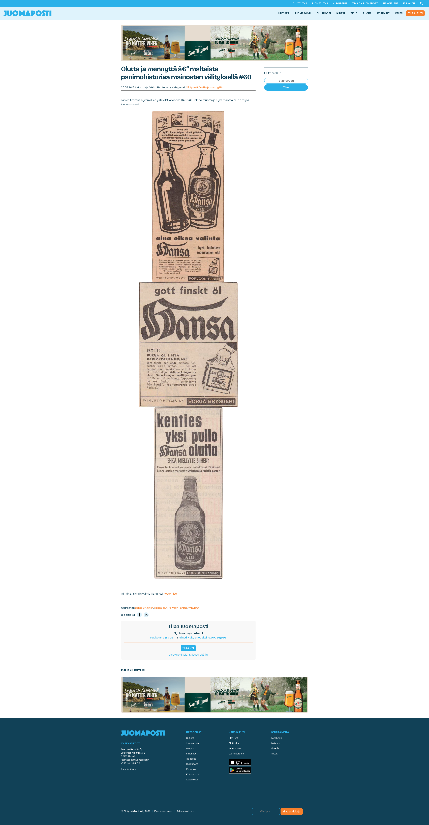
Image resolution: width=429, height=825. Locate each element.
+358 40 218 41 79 (130, 763)
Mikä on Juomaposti (365, 3)
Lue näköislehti (236, 753)
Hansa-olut (160, 607)
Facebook (276, 738)
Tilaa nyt (188, 648)
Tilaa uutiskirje (291, 811)
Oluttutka (300, 3)
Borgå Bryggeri (144, 607)
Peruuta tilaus (128, 769)
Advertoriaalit (193, 779)
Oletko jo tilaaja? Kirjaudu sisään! (188, 654)
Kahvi (399, 13)
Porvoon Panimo (177, 607)
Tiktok (274, 753)
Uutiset (283, 13)
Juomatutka (320, 3)
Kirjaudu (409, 3)
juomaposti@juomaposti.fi (135, 759)
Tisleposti (191, 758)
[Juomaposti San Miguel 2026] (214, 43)
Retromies (170, 593)
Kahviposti (191, 769)
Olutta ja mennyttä (210, 87)
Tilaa (286, 87)
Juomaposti (303, 13)
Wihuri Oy (193, 607)
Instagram (276, 743)
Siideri (340, 13)
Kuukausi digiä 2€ (162, 637)
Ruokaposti (192, 764)
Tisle (353, 13)
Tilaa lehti (415, 13)
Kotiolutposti (193, 774)
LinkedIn (275, 748)
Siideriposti (192, 753)
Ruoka (367, 13)
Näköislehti (391, 3)
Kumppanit (340, 3)
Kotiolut (383, 13)
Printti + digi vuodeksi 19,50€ (202, 637)
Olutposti (324, 13)
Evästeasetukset (163, 811)
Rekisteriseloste (185, 811)
